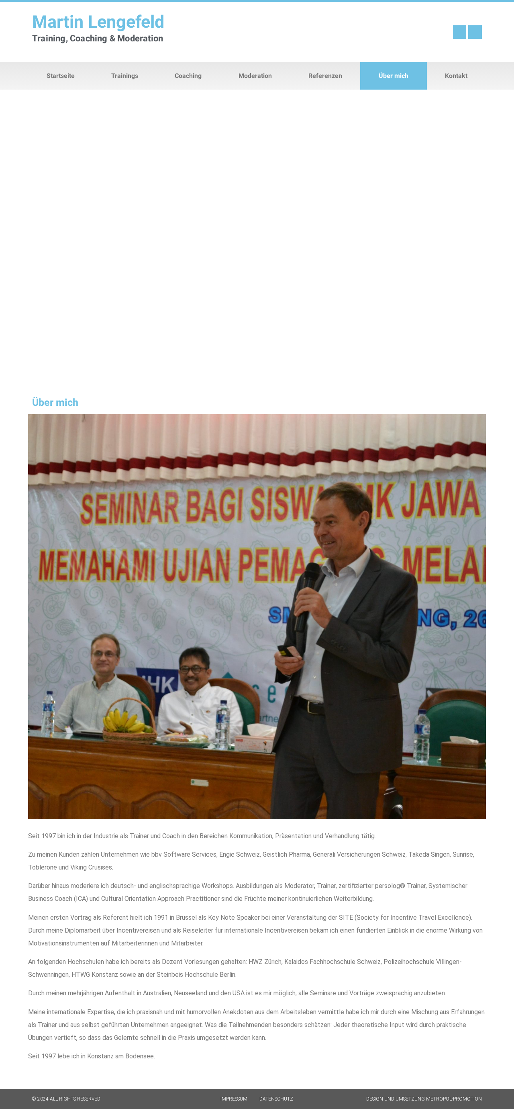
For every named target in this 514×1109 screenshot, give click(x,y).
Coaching (188, 76)
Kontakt (456, 76)
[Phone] (460, 32)
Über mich (393, 76)
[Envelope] (475, 32)
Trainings (124, 76)
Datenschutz (276, 1099)
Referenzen (325, 76)
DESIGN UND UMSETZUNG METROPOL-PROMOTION (424, 1099)
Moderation (255, 76)
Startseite (61, 76)
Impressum (233, 1099)
